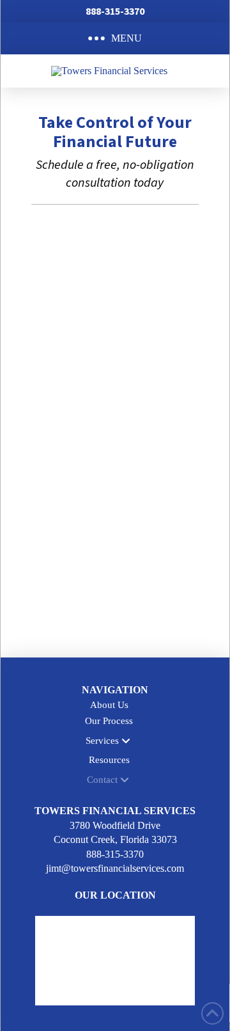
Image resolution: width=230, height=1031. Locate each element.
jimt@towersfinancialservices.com (115, 868)
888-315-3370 (115, 854)
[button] (115, 38)
